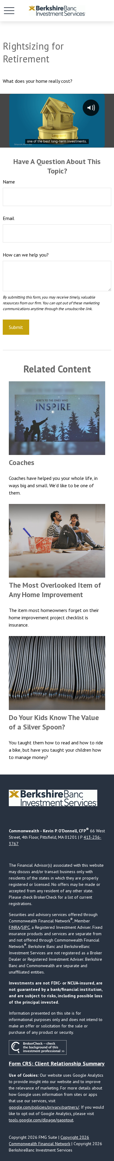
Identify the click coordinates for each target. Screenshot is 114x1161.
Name (9, 182)
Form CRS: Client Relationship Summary (57, 1063)
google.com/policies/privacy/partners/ (44, 1107)
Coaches (21, 462)
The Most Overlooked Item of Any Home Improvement (55, 589)
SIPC (25, 927)
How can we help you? (26, 255)
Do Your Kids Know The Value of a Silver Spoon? (54, 722)
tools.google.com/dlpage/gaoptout (41, 1120)
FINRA (14, 927)
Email (8, 218)
